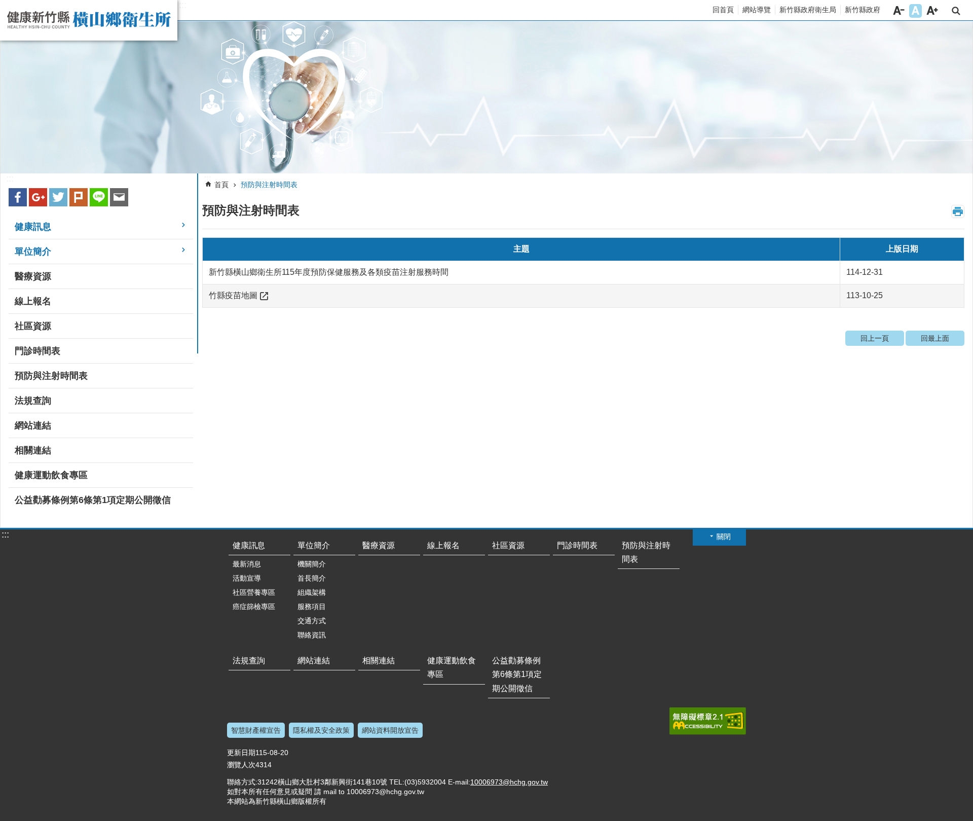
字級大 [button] (932, 11)
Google (38, 197)
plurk (78, 197)
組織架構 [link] (311, 592)
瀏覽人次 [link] (241, 765)
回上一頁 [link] (874, 338)
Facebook (18, 197)
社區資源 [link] (33, 326)
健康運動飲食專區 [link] (51, 475)
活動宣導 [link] (247, 578)
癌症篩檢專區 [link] (254, 606)
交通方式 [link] (311, 621)
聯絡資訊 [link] (311, 635)
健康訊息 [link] (33, 227)
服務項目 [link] (311, 606)
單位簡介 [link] (33, 251)
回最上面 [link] (935, 338)
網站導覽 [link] (756, 10)
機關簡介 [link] (311, 564)
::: (182, 5)
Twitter (58, 197)
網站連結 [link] (33, 425)
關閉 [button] (724, 536)
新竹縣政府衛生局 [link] (807, 10)
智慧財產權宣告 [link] (256, 730)
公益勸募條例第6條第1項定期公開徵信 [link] (93, 500)
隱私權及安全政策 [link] (321, 730)
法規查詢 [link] (33, 401)
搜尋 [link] (956, 11)
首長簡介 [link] (311, 578)
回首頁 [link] (723, 10)
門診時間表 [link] (37, 351)
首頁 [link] (221, 185)
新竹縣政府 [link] (862, 10)
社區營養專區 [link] (254, 592)
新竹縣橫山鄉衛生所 (88, 20)
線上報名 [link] (33, 301)
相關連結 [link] (33, 450)
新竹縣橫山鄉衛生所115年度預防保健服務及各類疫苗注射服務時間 (328, 272)
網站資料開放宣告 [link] (390, 730)
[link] (486, 97)
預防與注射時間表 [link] (51, 376)
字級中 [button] (915, 11)
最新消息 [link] (247, 564)
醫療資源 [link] (33, 276)
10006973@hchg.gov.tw (509, 782)
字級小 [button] (898, 11)
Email (119, 197)
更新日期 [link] (241, 752)
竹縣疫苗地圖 (233, 295)
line (99, 197)
